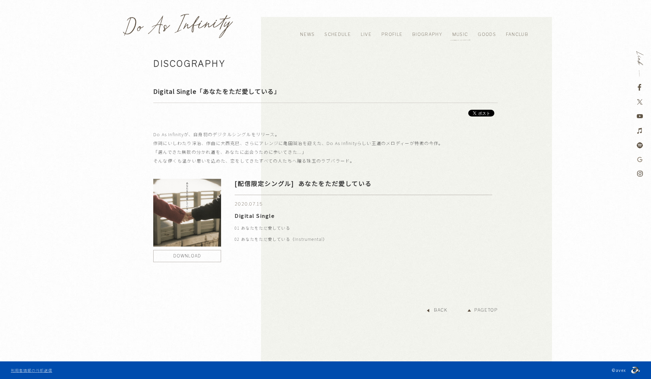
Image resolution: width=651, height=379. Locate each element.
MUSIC (460, 34)
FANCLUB (517, 34)
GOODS (487, 34)
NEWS (307, 34)
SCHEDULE (337, 34)
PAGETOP (486, 310)
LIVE (366, 34)
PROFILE (391, 34)
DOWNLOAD (187, 255)
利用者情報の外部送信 (31, 370)
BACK (440, 310)
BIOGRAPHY (427, 34)
